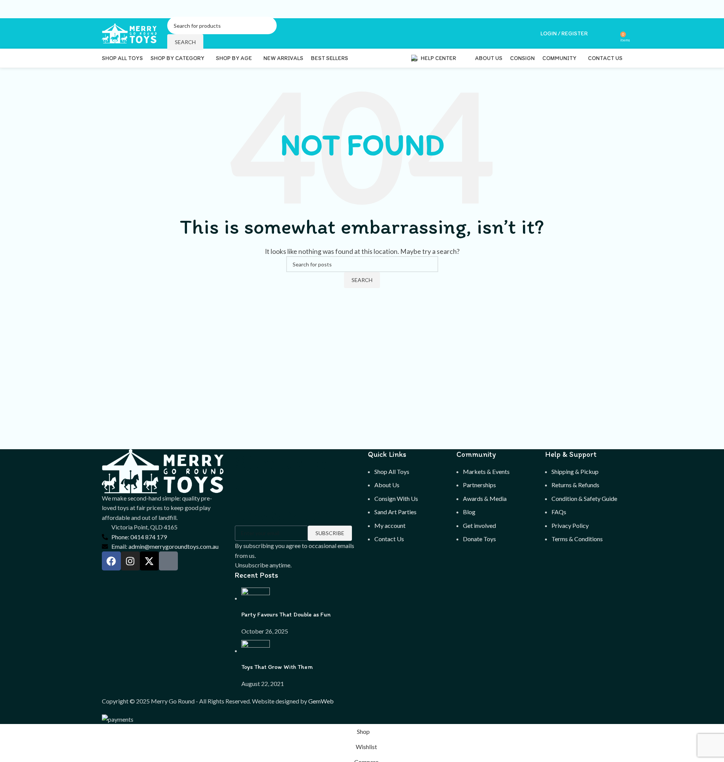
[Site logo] (130, 32)
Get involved (479, 525)
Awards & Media (485, 498)
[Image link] (162, 470)
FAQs (558, 511)
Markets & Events (486, 471)
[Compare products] (612, 33)
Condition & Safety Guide (584, 498)
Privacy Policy (570, 525)
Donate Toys (479, 538)
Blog (469, 511)
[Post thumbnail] (255, 598)
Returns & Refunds (575, 484)
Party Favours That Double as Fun (286, 614)
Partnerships (479, 484)
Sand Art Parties (395, 511)
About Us (386, 484)
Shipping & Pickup (575, 471)
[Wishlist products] (598, 33)
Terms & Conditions (577, 538)
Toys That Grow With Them (277, 666)
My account (390, 525)
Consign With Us (396, 498)
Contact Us (389, 538)
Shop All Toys (391, 471)
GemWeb (321, 701)
